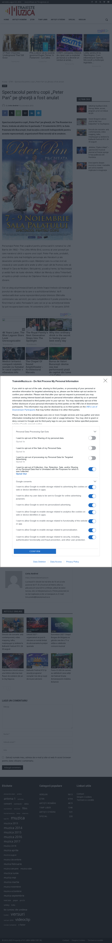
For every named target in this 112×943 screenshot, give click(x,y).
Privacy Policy (72, 561)
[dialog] (56, 471)
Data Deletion (39, 561)
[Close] (106, 381)
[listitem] (56, 431)
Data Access (56, 561)
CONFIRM (35, 551)
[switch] (92, 438)
